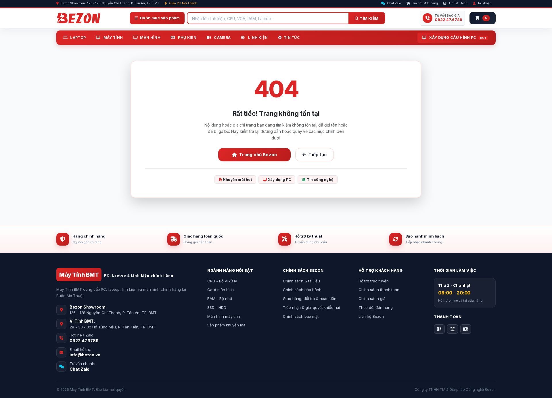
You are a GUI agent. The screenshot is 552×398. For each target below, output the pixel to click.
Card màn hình (220, 289)
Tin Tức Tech (457, 3)
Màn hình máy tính (223, 316)
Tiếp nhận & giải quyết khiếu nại (311, 307)
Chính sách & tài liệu (301, 281)
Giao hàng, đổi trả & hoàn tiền (309, 298)
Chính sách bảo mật (301, 316)
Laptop (78, 37)
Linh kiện (257, 37)
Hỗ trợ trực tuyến (374, 281)
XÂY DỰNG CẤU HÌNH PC (457, 37)
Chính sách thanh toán (379, 289)
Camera (222, 37)
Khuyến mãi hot (237, 179)
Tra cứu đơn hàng (424, 3)
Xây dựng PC (279, 179)
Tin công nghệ (320, 179)
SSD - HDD (216, 307)
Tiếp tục (317, 154)
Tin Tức (292, 37)
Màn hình (150, 37)
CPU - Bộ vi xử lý (222, 281)
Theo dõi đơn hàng (376, 307)
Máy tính (112, 37)
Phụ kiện (186, 37)
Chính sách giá (372, 298)
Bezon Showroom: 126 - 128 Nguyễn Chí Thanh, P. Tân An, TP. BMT (109, 3)
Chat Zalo (393, 3)
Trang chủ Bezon (258, 154)
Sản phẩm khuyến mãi (226, 325)
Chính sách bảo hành (302, 289)
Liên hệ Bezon (371, 316)
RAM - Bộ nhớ (219, 298)
